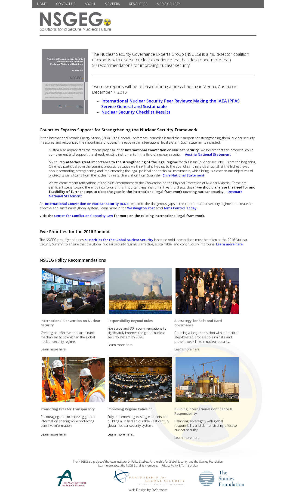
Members (112, 4)
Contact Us (65, 4)
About (90, 4)
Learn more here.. (121, 434)
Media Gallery (168, 4)
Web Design (137, 490)
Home (42, 4)
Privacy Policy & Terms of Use (179, 465)
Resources (138, 4)
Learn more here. (53, 349)
